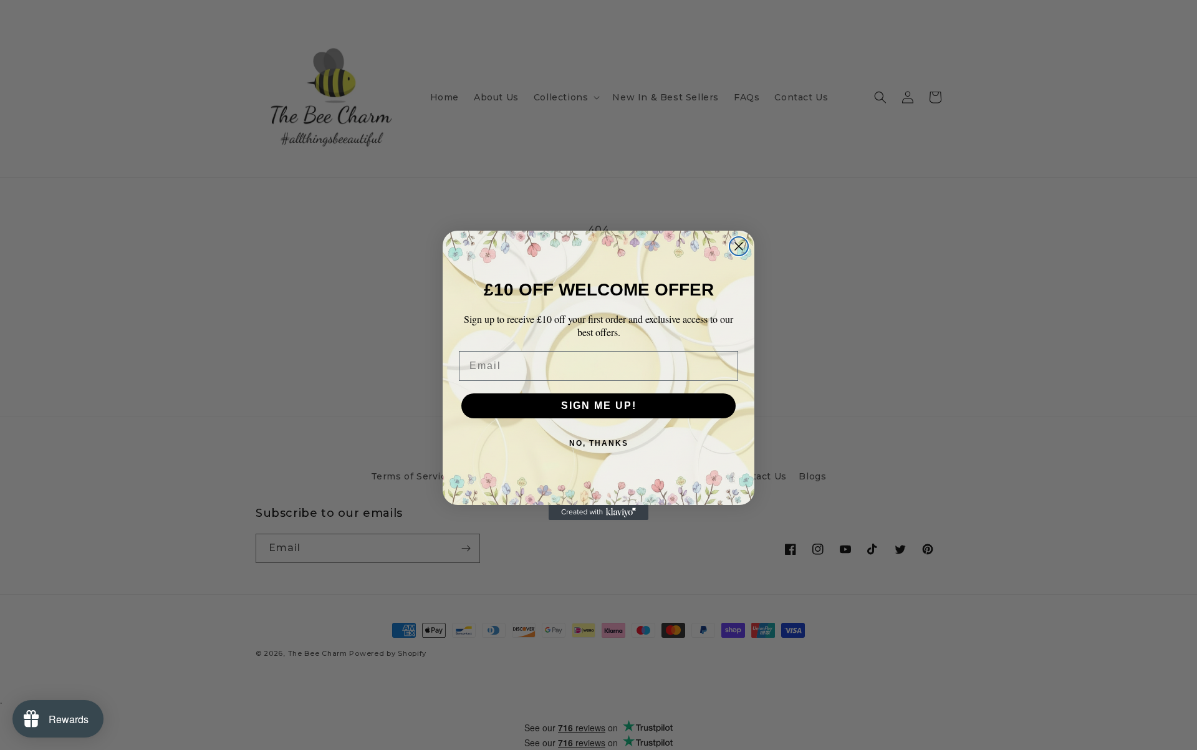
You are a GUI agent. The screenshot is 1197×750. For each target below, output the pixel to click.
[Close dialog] (738, 246)
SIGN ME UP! (599, 405)
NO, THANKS (598, 443)
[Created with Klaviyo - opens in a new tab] (598, 512)
